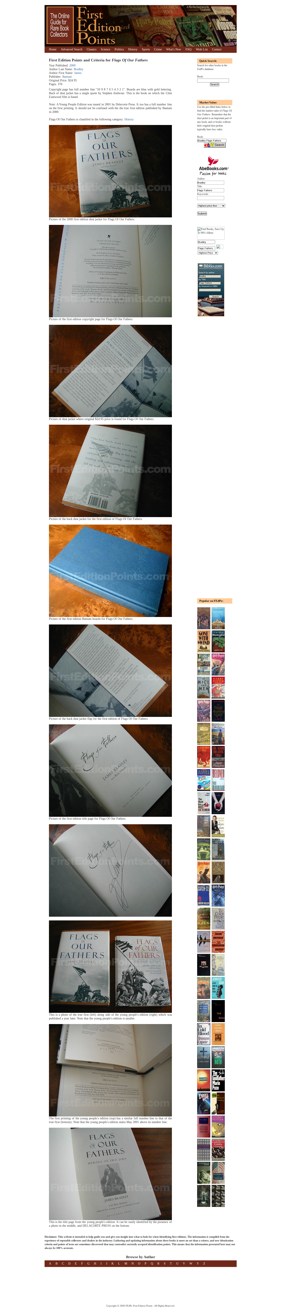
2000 (72, 65)
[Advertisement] (210, 391)
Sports (146, 49)
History (132, 49)
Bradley (78, 69)
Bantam (67, 76)
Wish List (202, 49)
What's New (173, 49)
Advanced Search (71, 49)
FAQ (188, 49)
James (77, 73)
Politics (119, 49)
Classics (91, 49)
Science (105, 49)
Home (52, 49)
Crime (158, 49)
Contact (217, 49)
